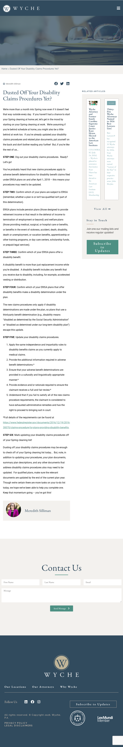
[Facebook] (32, 702)
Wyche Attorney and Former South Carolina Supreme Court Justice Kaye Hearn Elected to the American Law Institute (93, 127)
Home (4, 69)
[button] (56, 83)
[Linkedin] (26, 702)
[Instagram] (39, 702)
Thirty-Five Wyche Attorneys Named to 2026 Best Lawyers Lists (112, 119)
